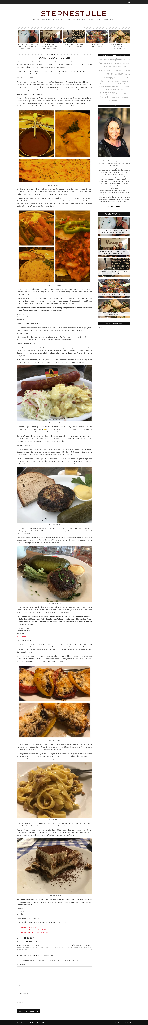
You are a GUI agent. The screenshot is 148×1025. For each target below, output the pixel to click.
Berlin (22, 942)
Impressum (41, 1022)
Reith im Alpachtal (124, 86)
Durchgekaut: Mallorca (25, 925)
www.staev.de (21, 636)
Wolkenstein (124, 97)
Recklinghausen (111, 86)
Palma (126, 84)
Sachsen (118, 93)
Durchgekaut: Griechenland (26, 927)
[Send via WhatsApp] (34, 938)
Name (19, 985)
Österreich (114, 100)
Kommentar (21, 964)
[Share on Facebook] (28, 938)
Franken (102, 70)
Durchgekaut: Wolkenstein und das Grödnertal (33, 930)
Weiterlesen (114, 207)
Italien (121, 74)
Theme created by (121, 1022)
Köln (106, 77)
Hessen (115, 74)
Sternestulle (74, 13)
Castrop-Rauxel (115, 63)
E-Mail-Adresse (23, 994)
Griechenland (111, 70)
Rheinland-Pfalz (117, 89)
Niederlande (124, 81)
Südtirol (104, 97)
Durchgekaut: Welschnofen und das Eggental (33, 932)
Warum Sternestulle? (104, 2)
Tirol (109, 97)
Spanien (125, 93)
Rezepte (51, 2)
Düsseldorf (116, 67)
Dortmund (107, 66)
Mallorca (121, 78)
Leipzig (110, 78)
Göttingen (127, 70)
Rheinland (108, 89)
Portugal (101, 86)
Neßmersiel (117, 81)
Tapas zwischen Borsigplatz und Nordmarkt (33, 947)
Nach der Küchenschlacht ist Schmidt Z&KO (73, 947)
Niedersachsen (105, 84)
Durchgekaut (82, 2)
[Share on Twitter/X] (31, 938)
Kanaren (127, 74)
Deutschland (31, 942)
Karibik (101, 78)
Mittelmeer (110, 81)
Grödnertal (120, 70)
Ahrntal (101, 60)
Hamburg (101, 74)
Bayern (120, 59)
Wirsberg (117, 97)
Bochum (103, 63)
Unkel (113, 97)
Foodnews (65, 2)
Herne (109, 73)
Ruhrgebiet (107, 93)
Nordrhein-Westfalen (117, 84)
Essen (124, 67)
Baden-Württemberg (109, 60)
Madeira (116, 78)
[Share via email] (25, 938)
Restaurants (35, 2)
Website (20, 1002)
